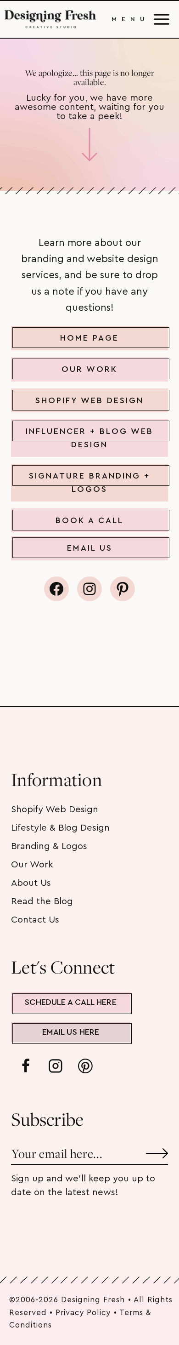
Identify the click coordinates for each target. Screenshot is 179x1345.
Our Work (32, 864)
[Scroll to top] (155, 1307)
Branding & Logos (49, 846)
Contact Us (35, 919)
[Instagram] (55, 1066)
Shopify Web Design (54, 809)
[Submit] (157, 1150)
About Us (31, 883)
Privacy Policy (83, 1313)
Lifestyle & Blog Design (60, 827)
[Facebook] (25, 1066)
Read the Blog (42, 901)
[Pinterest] (85, 1066)
